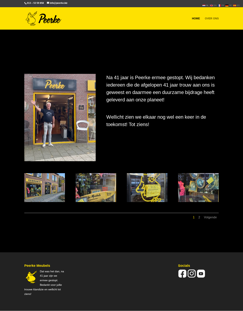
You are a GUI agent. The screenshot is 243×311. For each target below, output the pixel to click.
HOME (196, 18)
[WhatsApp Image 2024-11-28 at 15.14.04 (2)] (198, 201)
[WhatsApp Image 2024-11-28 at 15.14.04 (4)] (96, 201)
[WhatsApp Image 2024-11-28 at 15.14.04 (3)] (147, 201)
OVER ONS (212, 18)
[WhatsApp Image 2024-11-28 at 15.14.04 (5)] (44, 201)
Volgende (210, 217)
